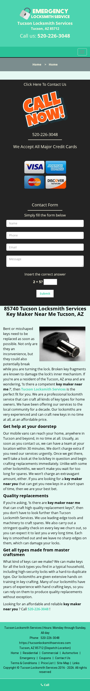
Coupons (45, 658)
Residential (30, 653)
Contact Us (62, 658)
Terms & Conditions (23, 663)
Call (46, 685)
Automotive (70, 653)
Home (36, 64)
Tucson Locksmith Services (43, 389)
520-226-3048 (53, 35)
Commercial (50, 653)
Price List (47, 663)
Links (76, 663)
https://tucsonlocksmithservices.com (45, 643)
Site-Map (63, 663)
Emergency (27, 658)
